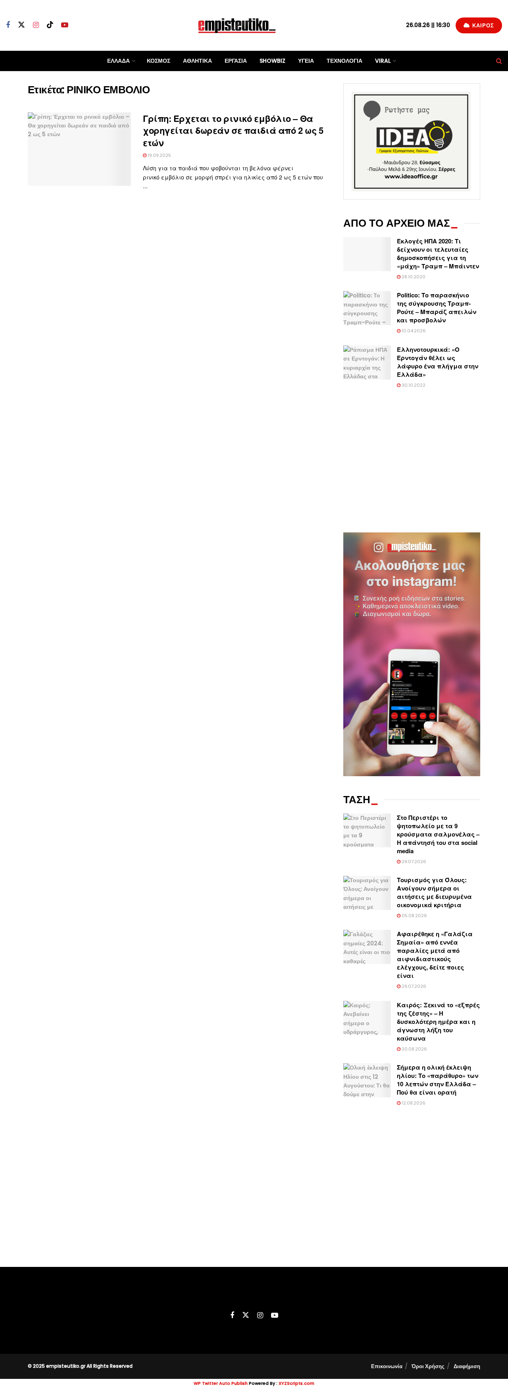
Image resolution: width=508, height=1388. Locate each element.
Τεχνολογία (344, 61)
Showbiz (272, 61)
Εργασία (236, 61)
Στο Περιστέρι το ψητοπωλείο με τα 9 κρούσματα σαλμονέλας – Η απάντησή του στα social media (438, 834)
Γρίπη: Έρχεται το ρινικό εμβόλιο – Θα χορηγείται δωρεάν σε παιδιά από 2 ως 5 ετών (233, 130)
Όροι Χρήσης (428, 1366)
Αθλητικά (197, 61)
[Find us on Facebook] (8, 25)
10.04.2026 (413, 331)
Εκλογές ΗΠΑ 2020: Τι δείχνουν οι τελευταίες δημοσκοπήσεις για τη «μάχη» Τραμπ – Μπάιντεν (438, 253)
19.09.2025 (158, 155)
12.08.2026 (412, 1103)
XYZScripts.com (296, 1383)
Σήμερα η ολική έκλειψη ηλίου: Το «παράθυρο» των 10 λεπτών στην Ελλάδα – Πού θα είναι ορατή (437, 1080)
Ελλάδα (118, 61)
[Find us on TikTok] (50, 25)
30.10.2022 (412, 385)
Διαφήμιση (467, 1366)
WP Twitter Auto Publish (221, 1383)
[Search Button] (499, 61)
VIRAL (383, 61)
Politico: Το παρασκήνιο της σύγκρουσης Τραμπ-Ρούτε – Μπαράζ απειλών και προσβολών (436, 307)
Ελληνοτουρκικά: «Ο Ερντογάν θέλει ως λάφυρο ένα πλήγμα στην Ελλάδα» (437, 362)
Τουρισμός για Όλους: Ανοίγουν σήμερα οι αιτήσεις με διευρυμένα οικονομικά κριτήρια (434, 892)
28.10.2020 (412, 277)
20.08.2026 (413, 1049)
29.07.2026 (413, 861)
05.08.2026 (413, 915)
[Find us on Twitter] (21, 25)
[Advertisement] (411, 461)
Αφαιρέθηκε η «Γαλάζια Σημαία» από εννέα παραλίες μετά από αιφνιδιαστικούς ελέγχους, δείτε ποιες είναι (435, 954)
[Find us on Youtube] (64, 25)
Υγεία (306, 61)
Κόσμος (158, 61)
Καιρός (482, 25)
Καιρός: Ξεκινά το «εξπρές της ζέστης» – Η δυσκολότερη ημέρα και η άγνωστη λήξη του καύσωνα (438, 1022)
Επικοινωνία (386, 1366)
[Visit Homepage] (237, 25)
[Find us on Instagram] (36, 25)
